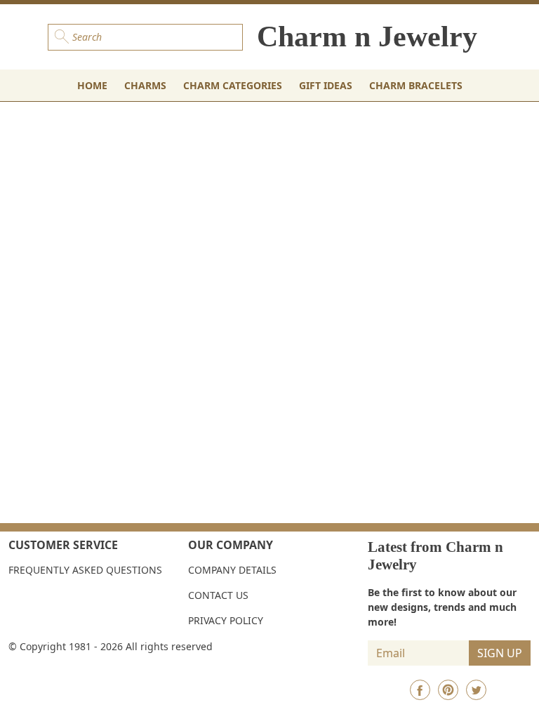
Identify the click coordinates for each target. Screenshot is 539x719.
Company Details (232, 569)
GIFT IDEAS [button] (325, 85)
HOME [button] (92, 85)
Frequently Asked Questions (85, 569)
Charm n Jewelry (367, 36)
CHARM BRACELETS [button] (416, 85)
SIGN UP (499, 653)
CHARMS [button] (145, 85)
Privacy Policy (225, 620)
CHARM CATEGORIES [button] (232, 85)
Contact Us (218, 595)
